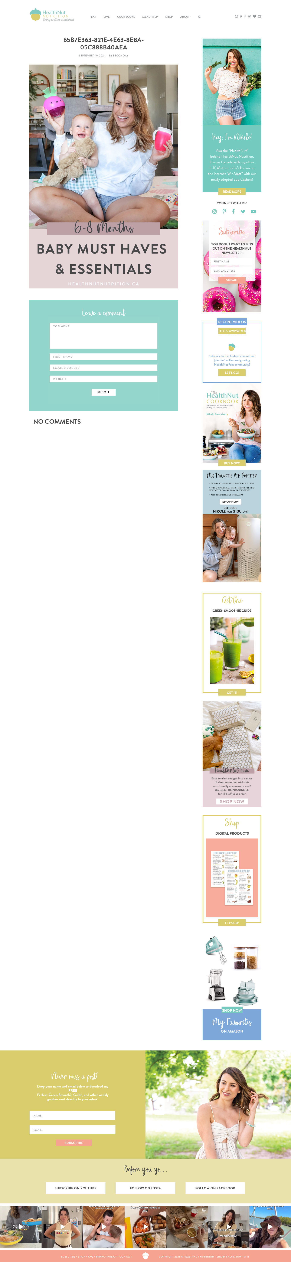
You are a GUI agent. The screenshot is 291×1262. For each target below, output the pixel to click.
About (185, 17)
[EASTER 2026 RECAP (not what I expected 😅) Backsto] (187, 1227)
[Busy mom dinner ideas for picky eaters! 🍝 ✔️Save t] (21, 1227)
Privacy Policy (106, 1257)
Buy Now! (232, 463)
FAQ (90, 1257)
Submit (232, 280)
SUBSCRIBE (74, 1143)
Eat (93, 17)
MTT (247, 1257)
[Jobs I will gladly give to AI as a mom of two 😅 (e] (228, 1227)
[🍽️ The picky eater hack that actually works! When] (145, 1227)
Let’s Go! (232, 372)
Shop (169, 17)
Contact (126, 1257)
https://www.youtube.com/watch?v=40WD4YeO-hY (232, 331)
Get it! (232, 692)
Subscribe (68, 1257)
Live (107, 17)
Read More (232, 191)
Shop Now (232, 1010)
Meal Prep (150, 17)
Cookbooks (126, 17)
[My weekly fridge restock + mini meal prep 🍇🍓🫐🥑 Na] (62, 1227)
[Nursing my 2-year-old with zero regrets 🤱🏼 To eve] (104, 1227)
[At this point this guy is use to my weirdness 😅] (270, 1227)
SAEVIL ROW (234, 1257)
